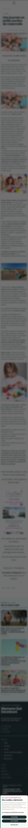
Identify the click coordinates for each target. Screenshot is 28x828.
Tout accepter (14, 820)
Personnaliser (14, 824)
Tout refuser (14, 817)
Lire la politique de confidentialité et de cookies (13, 812)
